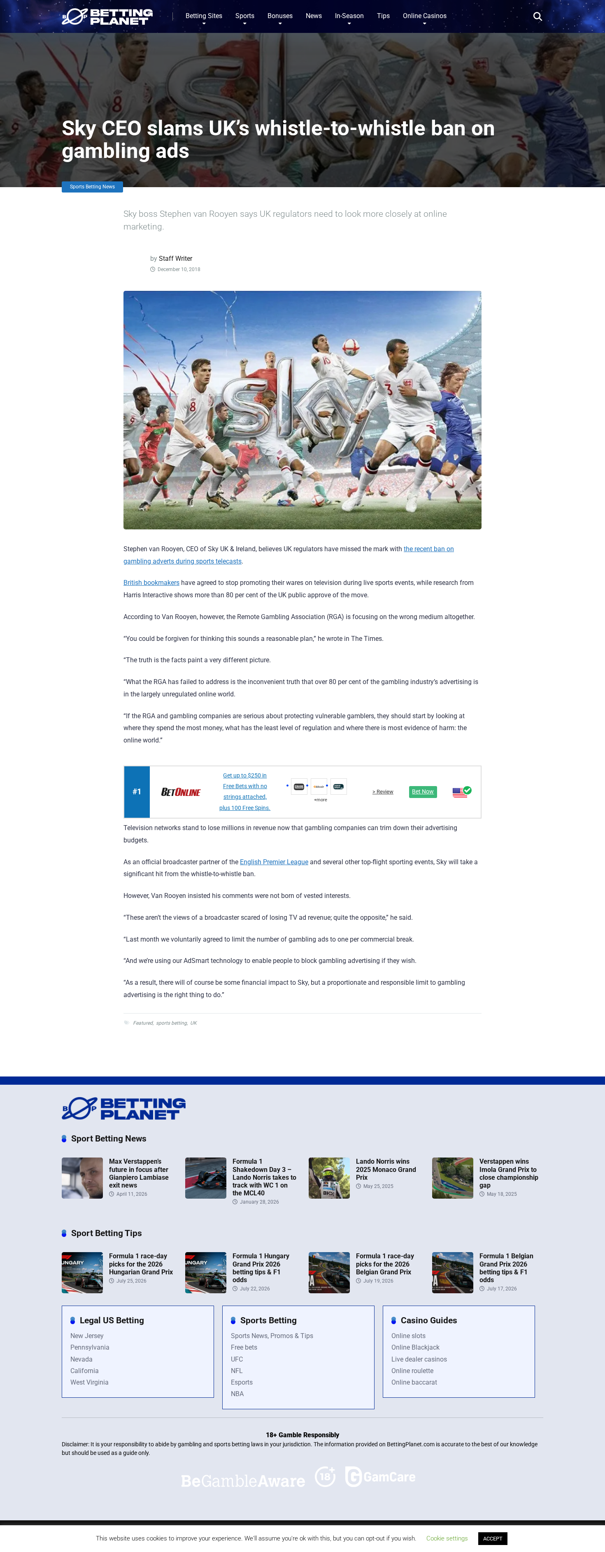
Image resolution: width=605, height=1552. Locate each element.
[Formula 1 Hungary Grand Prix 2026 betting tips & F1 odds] (205, 1291)
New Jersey (87, 1336)
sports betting (171, 1023)
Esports (242, 1382)
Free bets (244, 1347)
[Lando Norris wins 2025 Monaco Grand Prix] (329, 1196)
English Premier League (274, 862)
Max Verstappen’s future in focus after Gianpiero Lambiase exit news (139, 1173)
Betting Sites (204, 16)
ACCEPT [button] (493, 1539)
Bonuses (280, 16)
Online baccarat (414, 1382)
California (84, 1371)
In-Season (349, 16)
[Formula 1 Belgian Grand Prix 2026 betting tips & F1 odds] (452, 1291)
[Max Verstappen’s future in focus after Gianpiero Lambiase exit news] (82, 1196)
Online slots (408, 1336)
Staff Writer (175, 258)
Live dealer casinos (419, 1359)
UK (193, 1023)
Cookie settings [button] (447, 1538)
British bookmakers (151, 583)
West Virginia (89, 1382)
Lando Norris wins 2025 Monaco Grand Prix (386, 1169)
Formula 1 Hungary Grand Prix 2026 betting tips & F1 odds (261, 1268)
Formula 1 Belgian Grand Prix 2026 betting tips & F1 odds (506, 1268)
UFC (237, 1359)
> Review (382, 792)
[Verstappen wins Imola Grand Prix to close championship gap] (452, 1196)
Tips (383, 16)
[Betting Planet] (107, 13)
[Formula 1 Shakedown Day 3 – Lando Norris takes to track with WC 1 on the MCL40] (205, 1196)
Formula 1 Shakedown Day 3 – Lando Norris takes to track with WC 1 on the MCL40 (264, 1177)
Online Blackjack (415, 1347)
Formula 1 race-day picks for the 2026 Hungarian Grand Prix (141, 1264)
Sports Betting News (92, 187)
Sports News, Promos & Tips (272, 1336)
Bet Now (423, 791)
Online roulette (412, 1371)
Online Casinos (425, 16)
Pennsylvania (89, 1347)
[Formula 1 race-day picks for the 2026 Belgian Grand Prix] (329, 1291)
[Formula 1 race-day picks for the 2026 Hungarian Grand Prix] (82, 1291)
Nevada (81, 1359)
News (314, 16)
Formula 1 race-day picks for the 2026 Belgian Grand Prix (385, 1264)
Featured (143, 1023)
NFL (237, 1371)
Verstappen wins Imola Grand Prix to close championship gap (508, 1173)
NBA (237, 1394)
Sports (244, 16)
